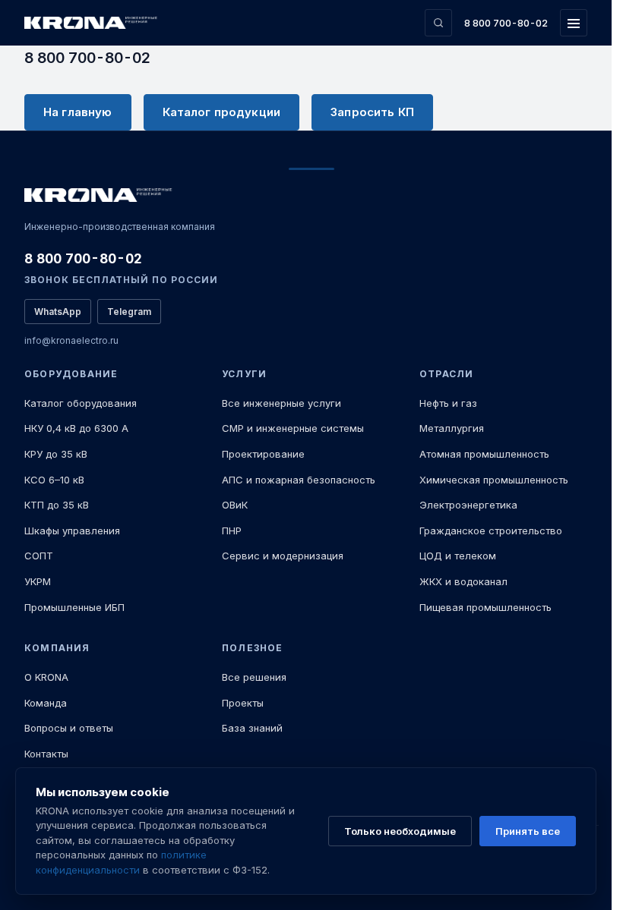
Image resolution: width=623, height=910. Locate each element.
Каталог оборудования (80, 403)
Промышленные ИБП (74, 607)
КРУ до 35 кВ (55, 454)
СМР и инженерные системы (293, 428)
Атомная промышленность (484, 454)
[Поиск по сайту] (438, 22)
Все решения (254, 677)
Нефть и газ (448, 403)
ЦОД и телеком (457, 555)
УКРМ (37, 581)
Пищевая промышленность (485, 607)
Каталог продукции (222, 112)
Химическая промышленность (493, 480)
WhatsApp (57, 311)
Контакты (46, 754)
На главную (77, 112)
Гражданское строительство (490, 530)
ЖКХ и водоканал (463, 581)
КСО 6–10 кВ (54, 480)
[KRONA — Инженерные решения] (92, 23)
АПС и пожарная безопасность (298, 480)
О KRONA (46, 677)
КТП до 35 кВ (56, 505)
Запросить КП (372, 112)
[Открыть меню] (573, 22)
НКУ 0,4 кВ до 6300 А (76, 428)
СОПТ (38, 555)
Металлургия (451, 428)
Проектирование (263, 454)
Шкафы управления (72, 530)
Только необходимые (400, 831)
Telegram (129, 311)
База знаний (252, 728)
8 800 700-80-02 (506, 23)
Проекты (243, 703)
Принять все (527, 831)
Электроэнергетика (468, 505)
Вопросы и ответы (68, 728)
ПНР (232, 530)
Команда (45, 703)
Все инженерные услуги (281, 403)
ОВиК (235, 505)
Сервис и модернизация (282, 555)
